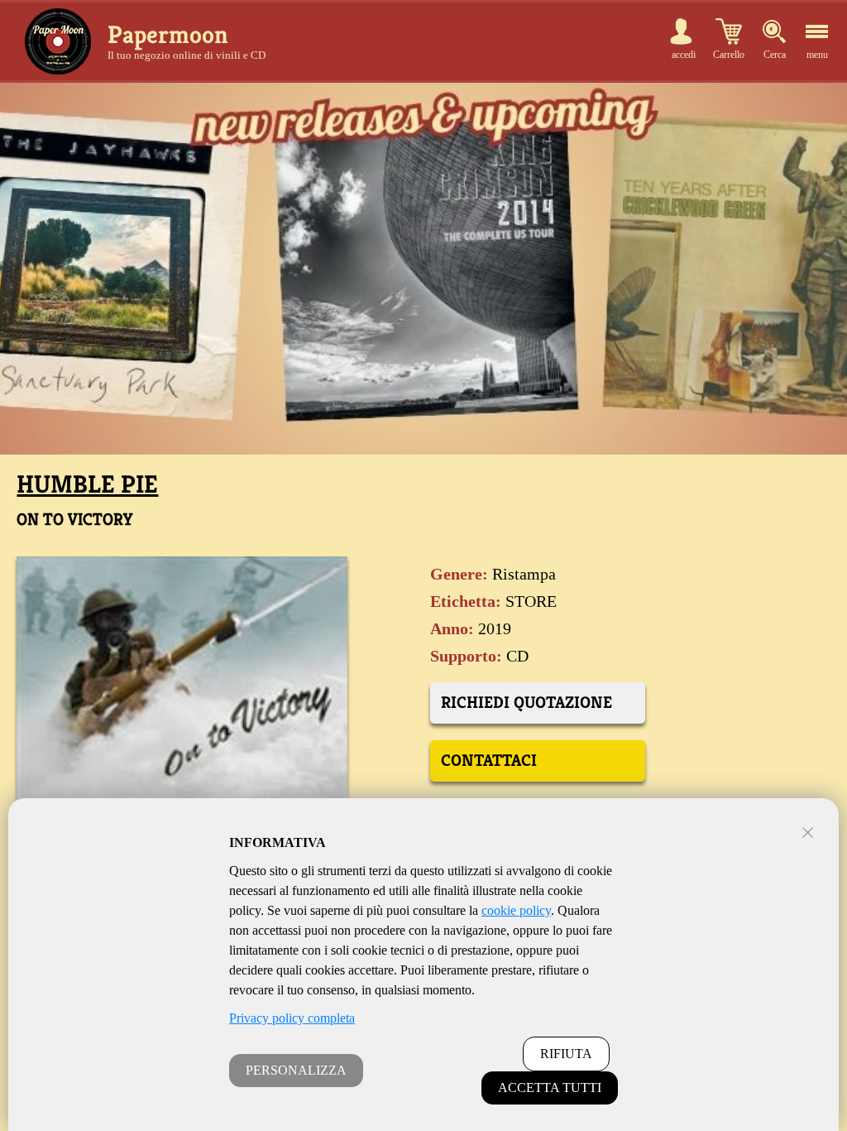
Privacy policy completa (292, 1018)
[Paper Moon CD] (58, 41)
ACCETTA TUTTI (549, 1087)
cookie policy (516, 910)
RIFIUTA (566, 1054)
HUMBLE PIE (87, 484)
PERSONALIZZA (296, 1070)
